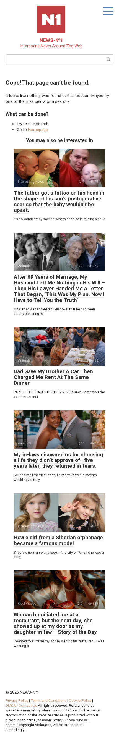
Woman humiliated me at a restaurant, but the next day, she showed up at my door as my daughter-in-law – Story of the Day (55, 623)
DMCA (11, 705)
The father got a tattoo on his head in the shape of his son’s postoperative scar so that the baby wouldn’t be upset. (59, 201)
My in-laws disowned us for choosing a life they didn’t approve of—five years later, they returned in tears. (58, 460)
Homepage (38, 129)
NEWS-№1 (51, 40)
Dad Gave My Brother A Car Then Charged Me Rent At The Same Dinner (53, 377)
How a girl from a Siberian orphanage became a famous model (58, 540)
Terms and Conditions (48, 700)
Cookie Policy (80, 700)
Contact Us (28, 705)
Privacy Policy (17, 700)
